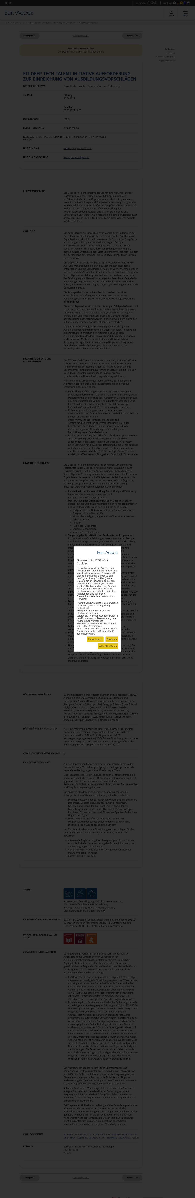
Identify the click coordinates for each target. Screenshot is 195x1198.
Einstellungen (95, 639)
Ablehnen (112, 639)
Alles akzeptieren (108, 646)
